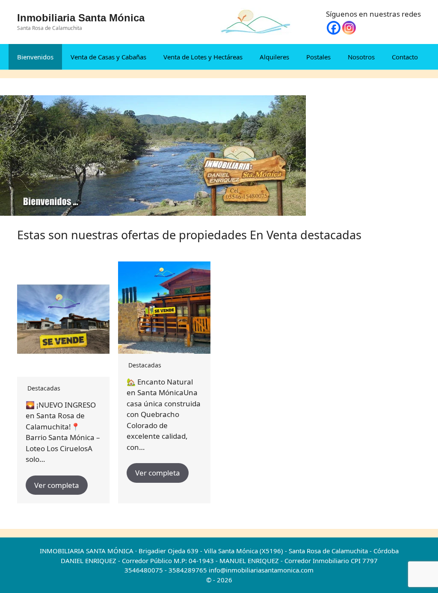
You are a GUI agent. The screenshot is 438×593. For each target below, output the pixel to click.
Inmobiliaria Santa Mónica (81, 17)
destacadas (43, 388)
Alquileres (274, 57)
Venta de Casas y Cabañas (108, 57)
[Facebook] (333, 28)
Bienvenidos (35, 57)
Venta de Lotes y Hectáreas (203, 57)
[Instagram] (349, 28)
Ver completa (56, 485)
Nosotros (361, 57)
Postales (318, 57)
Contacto (405, 57)
